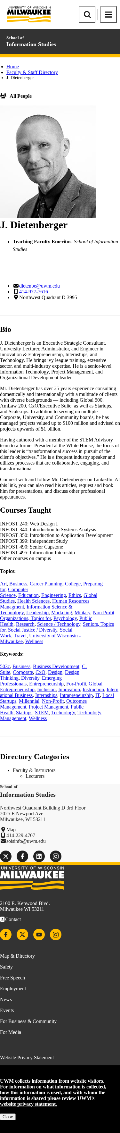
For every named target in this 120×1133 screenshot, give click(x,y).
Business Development (56, 666)
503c (5, 666)
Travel (20, 635)
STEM (42, 712)
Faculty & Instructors (34, 770)
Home (12, 66)
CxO (40, 672)
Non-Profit (53, 701)
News (6, 999)
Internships (46, 695)
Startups (24, 712)
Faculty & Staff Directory (32, 72)
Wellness (34, 641)
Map (11, 829)
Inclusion (46, 689)
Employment (13, 988)
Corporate (23, 672)
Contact (13, 919)
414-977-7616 (33, 291)
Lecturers (35, 776)
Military (82, 612)
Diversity (30, 678)
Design (55, 672)
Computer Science (14, 592)
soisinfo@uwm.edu (26, 841)
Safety (6, 966)
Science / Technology (58, 624)
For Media (10, 1032)
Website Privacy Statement (27, 1057)
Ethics (74, 595)
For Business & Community (28, 1021)
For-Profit (76, 683)
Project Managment (48, 706)
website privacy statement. (28, 1104)
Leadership (37, 612)
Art (3, 583)
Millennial (29, 701)
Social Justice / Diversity (32, 630)
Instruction (93, 689)
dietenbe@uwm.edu (39, 286)
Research (25, 624)
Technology (63, 712)
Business (18, 583)
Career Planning (46, 583)
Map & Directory (17, 956)
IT (97, 695)
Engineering (53, 595)
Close (8, 1116)
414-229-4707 (20, 835)
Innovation (69, 689)
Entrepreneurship (46, 683)
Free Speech (12, 977)
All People (21, 96)
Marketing (61, 612)
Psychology (65, 618)
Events (7, 1010)
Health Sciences (33, 601)
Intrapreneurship (76, 695)
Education (28, 595)
